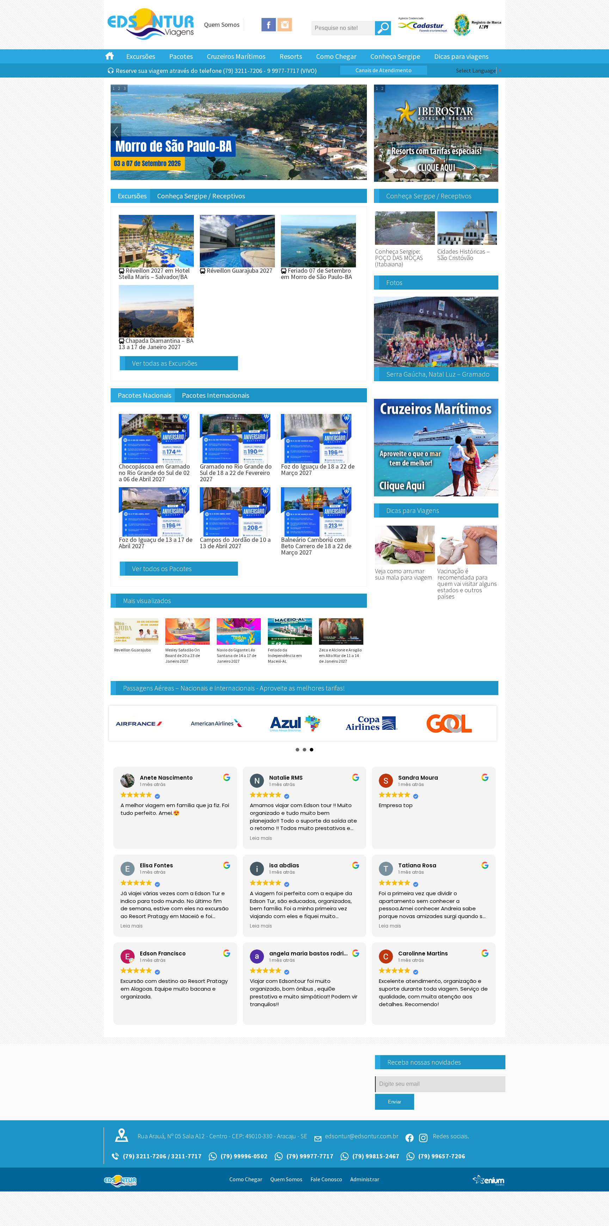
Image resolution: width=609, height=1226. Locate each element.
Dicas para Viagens (412, 510)
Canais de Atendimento (384, 70)
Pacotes (181, 56)
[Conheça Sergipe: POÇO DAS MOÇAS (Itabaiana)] (405, 245)
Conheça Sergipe (395, 56)
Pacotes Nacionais (144, 395)
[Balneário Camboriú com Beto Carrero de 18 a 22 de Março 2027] (316, 533)
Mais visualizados (147, 600)
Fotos (394, 282)
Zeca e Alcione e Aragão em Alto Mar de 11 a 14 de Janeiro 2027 (340, 655)
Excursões (140, 56)
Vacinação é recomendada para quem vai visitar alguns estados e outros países (467, 583)
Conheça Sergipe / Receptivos (201, 195)
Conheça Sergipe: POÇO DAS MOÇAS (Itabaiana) (399, 257)
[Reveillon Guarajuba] (136, 644)
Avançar (361, 132)
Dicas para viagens (461, 56)
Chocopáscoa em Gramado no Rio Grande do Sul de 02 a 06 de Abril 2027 (154, 472)
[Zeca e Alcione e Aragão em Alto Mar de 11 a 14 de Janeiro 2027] (341, 644)
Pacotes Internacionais (215, 395)
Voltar (116, 132)
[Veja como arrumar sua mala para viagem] (405, 565)
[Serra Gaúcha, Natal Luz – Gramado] (436, 364)
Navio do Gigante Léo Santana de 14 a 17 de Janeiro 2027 (236, 655)
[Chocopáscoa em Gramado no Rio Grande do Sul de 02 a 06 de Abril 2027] (154, 460)
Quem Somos (222, 24)
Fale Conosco (326, 1179)
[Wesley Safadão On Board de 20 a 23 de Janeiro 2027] (187, 644)
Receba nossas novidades (424, 1062)
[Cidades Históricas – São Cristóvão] (467, 245)
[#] (110, 55)
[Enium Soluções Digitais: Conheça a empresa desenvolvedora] (488, 1183)
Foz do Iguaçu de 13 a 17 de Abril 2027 (155, 542)
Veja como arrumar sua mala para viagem (403, 574)
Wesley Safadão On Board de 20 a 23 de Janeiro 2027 (182, 655)
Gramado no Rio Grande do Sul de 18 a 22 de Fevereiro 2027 (236, 472)
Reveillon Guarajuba (132, 649)
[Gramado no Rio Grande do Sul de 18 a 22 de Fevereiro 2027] (235, 460)
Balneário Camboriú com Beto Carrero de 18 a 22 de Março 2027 (316, 545)
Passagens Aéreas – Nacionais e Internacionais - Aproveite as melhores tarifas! (234, 687)
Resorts (290, 56)
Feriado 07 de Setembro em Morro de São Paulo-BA (316, 273)
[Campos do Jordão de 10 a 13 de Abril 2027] (235, 533)
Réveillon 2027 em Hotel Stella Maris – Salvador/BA (154, 273)
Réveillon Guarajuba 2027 (239, 270)
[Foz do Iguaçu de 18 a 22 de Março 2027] (316, 460)
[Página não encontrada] (151, 38)
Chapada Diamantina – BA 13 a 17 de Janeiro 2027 (156, 343)
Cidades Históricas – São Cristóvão (463, 254)
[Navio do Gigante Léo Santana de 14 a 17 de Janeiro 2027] (239, 644)
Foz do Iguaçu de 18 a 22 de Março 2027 (318, 469)
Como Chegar (336, 56)
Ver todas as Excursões (164, 363)
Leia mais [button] (261, 838)
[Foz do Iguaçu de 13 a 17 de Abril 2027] (154, 533)
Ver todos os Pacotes (162, 568)
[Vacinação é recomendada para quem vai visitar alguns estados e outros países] (467, 565)
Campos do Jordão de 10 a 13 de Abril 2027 (235, 542)
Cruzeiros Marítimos (236, 56)
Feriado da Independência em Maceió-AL (285, 655)
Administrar (364, 1179)
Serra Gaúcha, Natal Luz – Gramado (438, 374)
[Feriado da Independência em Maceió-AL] (290, 644)
